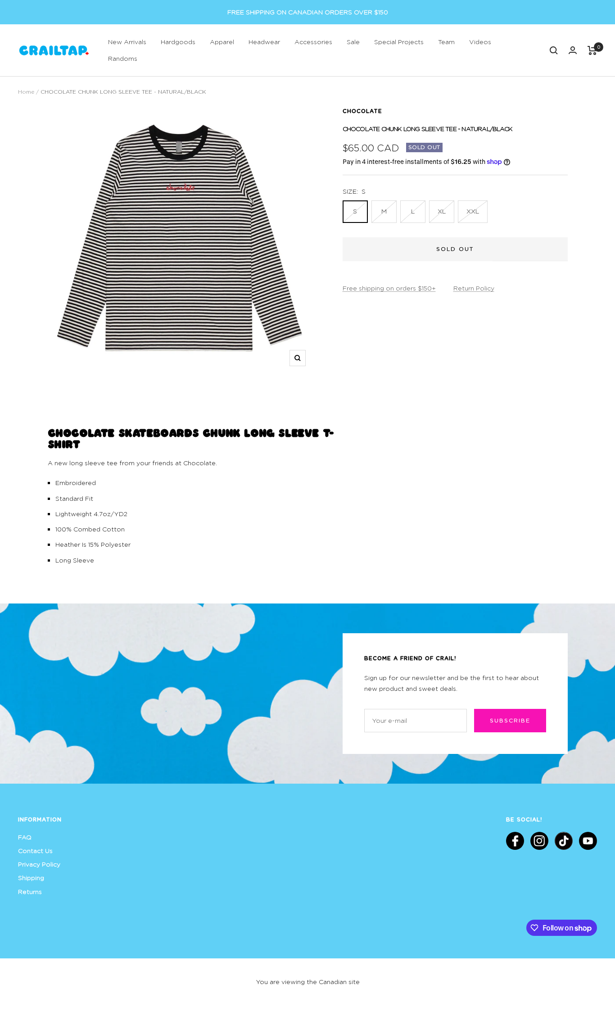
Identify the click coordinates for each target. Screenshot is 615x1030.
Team (446, 41)
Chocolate (362, 110)
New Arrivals (127, 41)
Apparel (222, 41)
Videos (480, 41)
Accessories (313, 41)
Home (26, 91)
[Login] (573, 50)
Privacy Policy (39, 864)
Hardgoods (178, 41)
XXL (472, 211)
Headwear (264, 41)
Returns (30, 891)
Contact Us (35, 850)
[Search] (554, 50)
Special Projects (399, 41)
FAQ (25, 837)
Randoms (122, 58)
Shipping (31, 877)
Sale (353, 41)
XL (442, 211)
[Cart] (592, 50)
